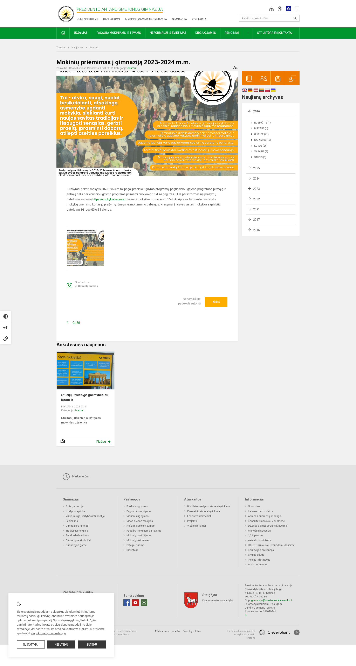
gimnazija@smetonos (264, 600)
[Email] (144, 602)
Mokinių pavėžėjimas (138, 535)
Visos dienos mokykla (139, 521)
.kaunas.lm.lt (284, 600)
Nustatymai (30, 644)
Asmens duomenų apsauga (264, 516)
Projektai (192, 521)
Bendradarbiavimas (77, 535)
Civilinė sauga (256, 554)
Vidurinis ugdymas (137, 516)
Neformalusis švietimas (140, 525)
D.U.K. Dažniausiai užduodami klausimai (271, 545)
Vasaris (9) (261, 151)
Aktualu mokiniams (259, 540)
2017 (256, 219)
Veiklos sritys (87, 19)
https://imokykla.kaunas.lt (109, 199)
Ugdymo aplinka (75, 511)
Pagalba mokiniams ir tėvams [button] (118, 32)
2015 (256, 230)
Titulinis (61, 47)
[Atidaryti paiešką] (295, 18)
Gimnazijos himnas (77, 525)
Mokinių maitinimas (138, 540)
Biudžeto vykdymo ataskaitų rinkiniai (208, 506)
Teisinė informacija (259, 559)
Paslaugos (111, 19)
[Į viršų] (297, 632)
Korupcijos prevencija (261, 550)
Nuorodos (254, 506)
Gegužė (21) (261, 134)
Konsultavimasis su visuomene (266, 521)
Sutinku (92, 644)
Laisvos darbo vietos (260, 511)
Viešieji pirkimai (196, 525)
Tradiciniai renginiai (77, 530)
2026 (256, 111)
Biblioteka (132, 550)
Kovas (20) (260, 145)
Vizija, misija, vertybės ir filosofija (85, 516)
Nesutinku (61, 644)
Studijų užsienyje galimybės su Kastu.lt (84, 397)
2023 (256, 188)
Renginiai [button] (232, 32)
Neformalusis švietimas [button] (168, 32)
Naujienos (77, 47)
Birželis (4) (261, 128)
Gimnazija (179, 19)
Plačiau (101, 441)
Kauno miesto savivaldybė (217, 600)
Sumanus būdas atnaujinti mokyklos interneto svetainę (241, 634)
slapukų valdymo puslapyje (48, 633)
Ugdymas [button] (81, 32)
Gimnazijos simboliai (78, 540)
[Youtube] (135, 602)
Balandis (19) (262, 140)
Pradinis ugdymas (137, 506)
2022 (256, 199)
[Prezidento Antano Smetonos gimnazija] (66, 13)
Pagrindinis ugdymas (138, 511)
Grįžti (76, 323)
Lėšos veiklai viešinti (199, 516)
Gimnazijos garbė (76, 545)
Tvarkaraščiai (80, 476)
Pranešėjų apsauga (259, 530)
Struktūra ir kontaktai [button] (275, 32)
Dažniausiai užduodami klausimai (268, 525)
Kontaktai (199, 19)
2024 (256, 178)
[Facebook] (126, 602)
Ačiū (216, 302)
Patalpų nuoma (135, 545)
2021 (256, 209)
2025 (256, 168)
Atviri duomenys (257, 564)
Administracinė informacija (146, 19)
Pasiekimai (72, 521)
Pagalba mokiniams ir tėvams (143, 530)
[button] (271, 8)
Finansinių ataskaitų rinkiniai (203, 511)
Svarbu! (93, 47)
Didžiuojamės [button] (205, 32)
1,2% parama (255, 535)
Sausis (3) (260, 157)
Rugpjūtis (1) (262, 122)
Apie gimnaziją (74, 506)
